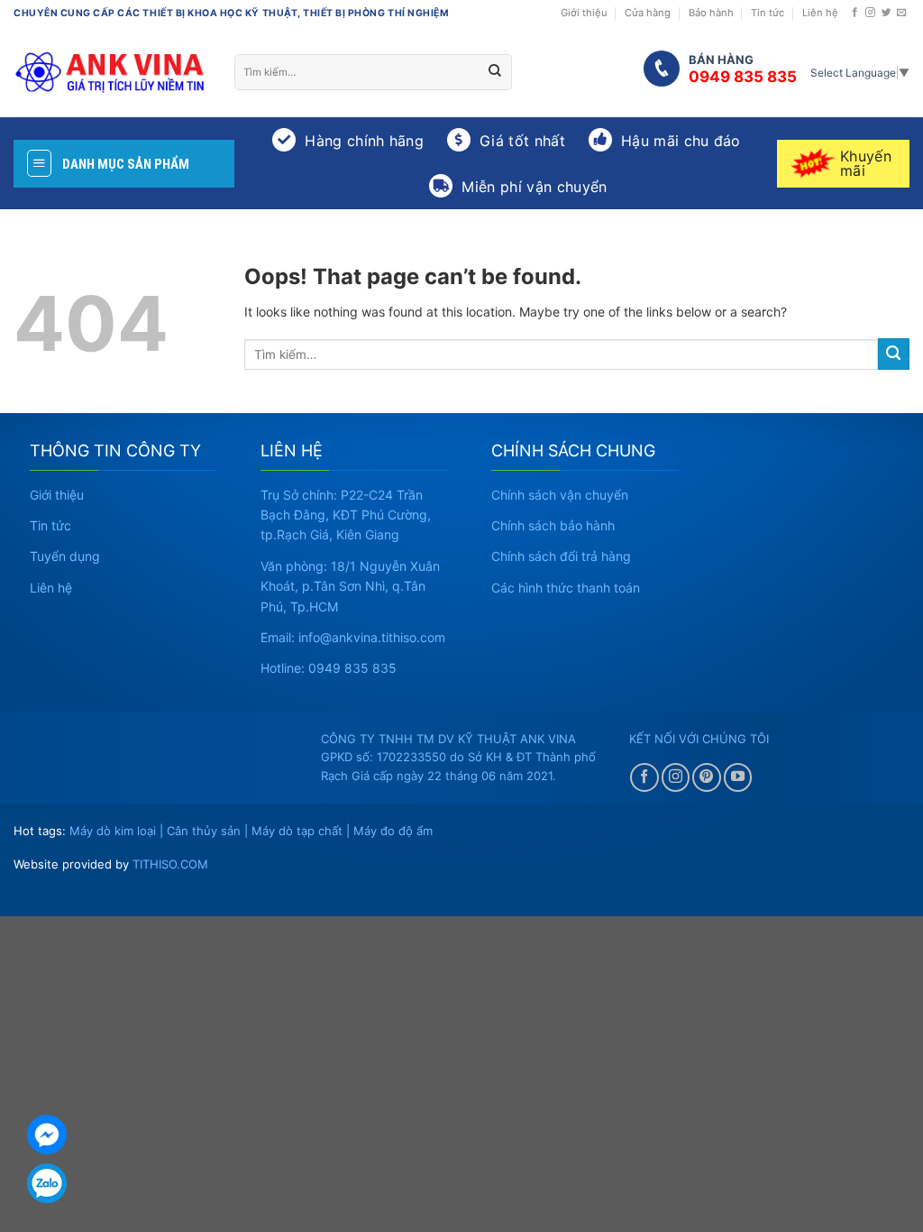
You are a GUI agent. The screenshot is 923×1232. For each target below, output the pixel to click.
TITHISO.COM (170, 864)
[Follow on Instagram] (870, 12)
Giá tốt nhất (522, 141)
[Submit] (494, 72)
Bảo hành (711, 12)
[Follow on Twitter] (886, 12)
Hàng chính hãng (364, 141)
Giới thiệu (584, 12)
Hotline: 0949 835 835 (328, 668)
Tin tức (767, 12)
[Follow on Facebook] (855, 12)
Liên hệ (820, 12)
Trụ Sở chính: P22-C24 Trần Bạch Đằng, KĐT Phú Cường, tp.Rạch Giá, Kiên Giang (345, 515)
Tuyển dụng (65, 556)
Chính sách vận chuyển (559, 494)
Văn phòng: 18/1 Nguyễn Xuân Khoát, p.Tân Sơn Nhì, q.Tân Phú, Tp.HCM (350, 586)
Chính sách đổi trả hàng (561, 556)
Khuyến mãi (865, 163)
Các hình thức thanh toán (565, 587)
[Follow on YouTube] (738, 777)
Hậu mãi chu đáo (681, 141)
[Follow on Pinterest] (706, 777)
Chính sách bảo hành (553, 525)
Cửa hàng (648, 12)
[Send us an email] (902, 12)
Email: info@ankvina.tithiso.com (352, 637)
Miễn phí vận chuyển (534, 187)
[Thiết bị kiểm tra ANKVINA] (110, 72)
